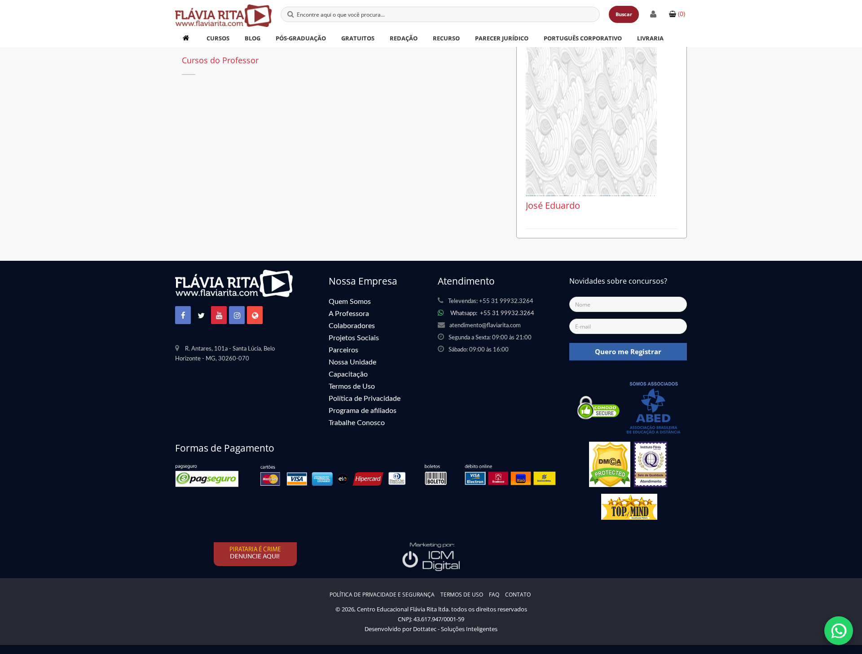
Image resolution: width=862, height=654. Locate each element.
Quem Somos (350, 301)
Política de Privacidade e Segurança (382, 594)
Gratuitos (357, 38)
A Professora (349, 313)
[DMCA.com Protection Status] (609, 467)
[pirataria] (256, 554)
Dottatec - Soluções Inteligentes (455, 629)
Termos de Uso (352, 386)
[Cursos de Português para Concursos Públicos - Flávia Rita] (223, 11)
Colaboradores (352, 325)
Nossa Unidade (352, 362)
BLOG (252, 38)
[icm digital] (431, 556)
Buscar (624, 14)
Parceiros (343, 350)
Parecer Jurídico (501, 38)
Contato (518, 594)
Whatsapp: (492, 313)
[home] (187, 38)
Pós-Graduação (301, 38)
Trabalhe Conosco (357, 422)
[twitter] (201, 316)
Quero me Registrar (628, 351)
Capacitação (348, 374)
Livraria (650, 38)
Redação (404, 38)
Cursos (218, 38)
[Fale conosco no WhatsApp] (838, 630)
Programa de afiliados (362, 410)
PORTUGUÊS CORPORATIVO (583, 38)
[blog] (255, 316)
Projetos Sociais (354, 338)
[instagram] (237, 316)
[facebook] (183, 316)
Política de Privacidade (364, 398)
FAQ (494, 594)
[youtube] (219, 316)
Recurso (446, 38)
